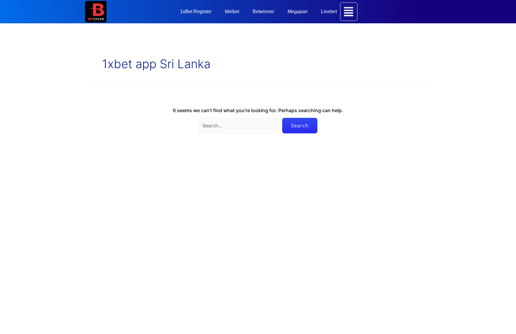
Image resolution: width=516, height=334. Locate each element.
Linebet (329, 11)
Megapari (298, 11)
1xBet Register (195, 11)
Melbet (232, 11)
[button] (197, 12)
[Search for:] (240, 126)
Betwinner (263, 11)
